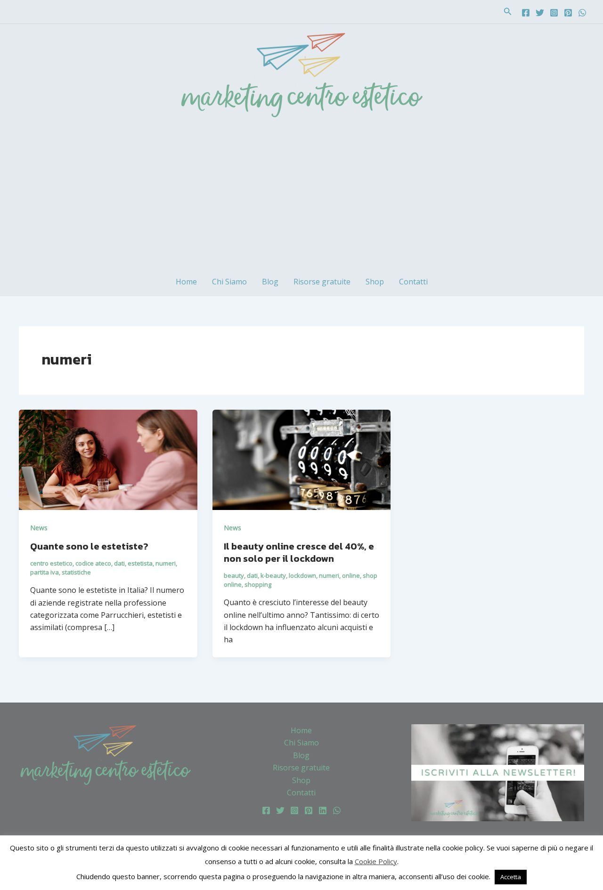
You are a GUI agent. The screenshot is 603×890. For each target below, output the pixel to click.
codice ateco (93, 563)
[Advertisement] (301, 196)
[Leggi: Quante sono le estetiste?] (108, 459)
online (351, 575)
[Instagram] (554, 12)
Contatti (413, 281)
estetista (140, 563)
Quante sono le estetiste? (89, 546)
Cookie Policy (376, 861)
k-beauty (273, 575)
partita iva (44, 572)
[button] (508, 12)
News (39, 527)
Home (186, 281)
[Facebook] (526, 12)
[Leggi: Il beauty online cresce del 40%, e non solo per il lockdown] (301, 459)
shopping (257, 584)
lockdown (302, 575)
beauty (234, 575)
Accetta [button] (510, 877)
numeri (165, 563)
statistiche (76, 572)
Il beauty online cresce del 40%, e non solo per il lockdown (299, 552)
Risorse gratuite (321, 281)
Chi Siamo (229, 281)
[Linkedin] (322, 810)
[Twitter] (540, 12)
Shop (375, 281)
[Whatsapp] (582, 12)
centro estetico (51, 563)
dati (119, 563)
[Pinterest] (568, 12)
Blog (270, 281)
